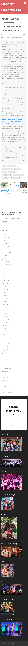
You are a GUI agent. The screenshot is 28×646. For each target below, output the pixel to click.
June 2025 (5, 240)
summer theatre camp (19, 174)
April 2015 (5, 380)
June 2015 (5, 377)
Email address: (6, 218)
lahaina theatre (12, 166)
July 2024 (4, 243)
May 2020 (5, 274)
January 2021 (5, 271)
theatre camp (6, 177)
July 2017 (4, 331)
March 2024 (5, 247)
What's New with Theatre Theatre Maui (12, 37)
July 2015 (4, 374)
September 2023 (6, 253)
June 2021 (5, 268)
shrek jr (5, 172)
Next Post (20, 186)
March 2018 (5, 319)
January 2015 (5, 389)
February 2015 (6, 386)
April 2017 (5, 338)
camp (5, 166)
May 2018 (5, 313)
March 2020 (5, 277)
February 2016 (6, 365)
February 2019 (6, 301)
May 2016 (5, 356)
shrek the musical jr (7, 174)
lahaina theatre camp (8, 169)
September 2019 (6, 283)
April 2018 (5, 316)
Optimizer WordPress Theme (7, 643)
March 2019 (5, 298)
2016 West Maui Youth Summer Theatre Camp (13, 35)
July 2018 (4, 310)
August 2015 (5, 371)
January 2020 (5, 280)
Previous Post (7, 187)
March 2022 (5, 262)
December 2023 (6, 250)
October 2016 (6, 347)
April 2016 (5, 359)
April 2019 (5, 295)
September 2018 (6, 304)
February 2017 (6, 344)
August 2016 (5, 350)
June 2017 (5, 334)
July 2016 (4, 353)
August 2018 (5, 307)
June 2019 (5, 289)
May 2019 (5, 292)
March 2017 (5, 341)
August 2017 (5, 328)
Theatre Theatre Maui (16, 177)
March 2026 (5, 237)
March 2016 (5, 362)
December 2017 (6, 325)
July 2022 (4, 259)
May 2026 (5, 234)
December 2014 (6, 392)
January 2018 (5, 322)
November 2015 (6, 368)
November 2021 (6, 265)
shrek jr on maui (13, 172)
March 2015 (5, 383)
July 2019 (4, 286)
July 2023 (4, 256)
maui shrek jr (18, 169)
